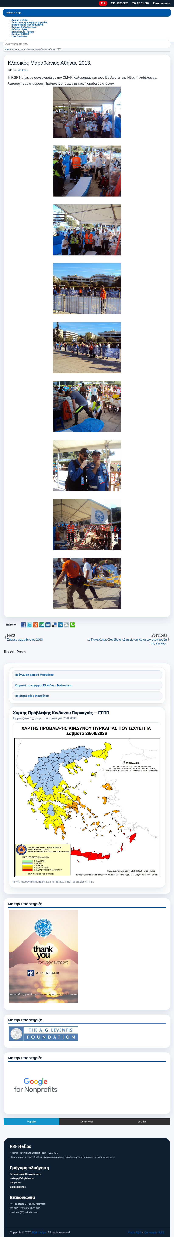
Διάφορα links (18, 1187)
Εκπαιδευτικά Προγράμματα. (27, 24)
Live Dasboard (19, 36)
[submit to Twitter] (29, 624)
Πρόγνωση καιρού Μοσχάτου (34, 674)
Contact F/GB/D (20, 34)
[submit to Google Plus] (35, 624)
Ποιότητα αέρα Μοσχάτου (32, 695)
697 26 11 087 (140, 3)
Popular (31, 1121)
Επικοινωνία (161, 3)
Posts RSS (135, 1232)
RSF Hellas (39, 1232)
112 (103, 3)
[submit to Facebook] (23, 624)
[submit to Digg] (48, 624)
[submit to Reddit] (66, 624)
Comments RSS (154, 1232)
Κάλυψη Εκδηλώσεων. (23, 27)
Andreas (23, 70)
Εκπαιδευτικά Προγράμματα (25, 1174)
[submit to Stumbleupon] (41, 624)
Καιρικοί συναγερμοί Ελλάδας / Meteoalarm (43, 685)
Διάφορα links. (19, 29)
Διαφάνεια (15, 1182)
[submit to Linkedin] (60, 624)
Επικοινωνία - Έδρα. (22, 31)
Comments (87, 1121)
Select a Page (13, 12)
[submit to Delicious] (54, 624)
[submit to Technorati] (72, 624)
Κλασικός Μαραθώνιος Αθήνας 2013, (49, 63)
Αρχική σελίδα (19, 20)
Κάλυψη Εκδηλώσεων (22, 1178)
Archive (142, 1121)
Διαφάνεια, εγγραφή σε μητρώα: (29, 22)
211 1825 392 (119, 3)
